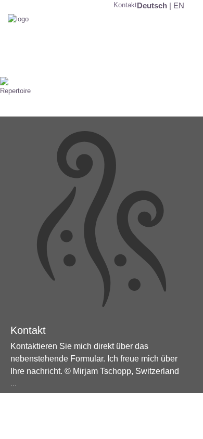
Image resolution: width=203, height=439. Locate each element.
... (13, 383)
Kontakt (125, 5)
